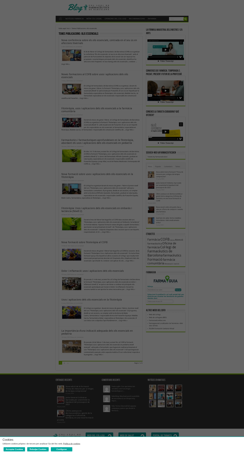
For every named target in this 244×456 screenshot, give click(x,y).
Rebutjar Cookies (38, 449)
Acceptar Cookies (14, 449)
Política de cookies (71, 444)
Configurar (61, 449)
